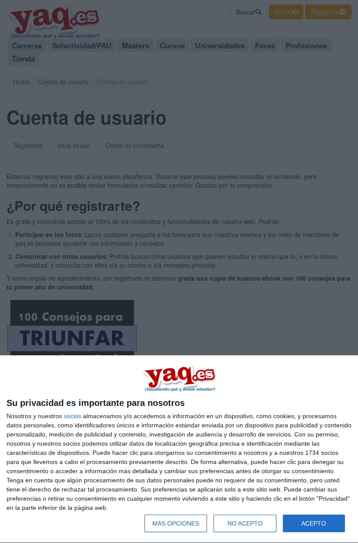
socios (72, 416)
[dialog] (179, 449)
